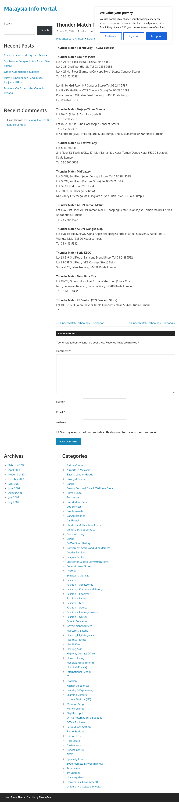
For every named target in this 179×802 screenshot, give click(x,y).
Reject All (133, 36)
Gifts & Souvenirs (77, 621)
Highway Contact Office (81, 653)
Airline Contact (75, 465)
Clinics (70, 538)
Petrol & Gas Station (79, 727)
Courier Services (76, 552)
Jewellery (72, 681)
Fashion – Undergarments (82, 612)
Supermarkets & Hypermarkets (85, 763)
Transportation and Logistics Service (25, 55)
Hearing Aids (74, 649)
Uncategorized (75, 777)
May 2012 (13, 483)
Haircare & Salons (77, 630)
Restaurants (74, 745)
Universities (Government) (82, 782)
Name (61, 401)
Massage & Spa (76, 704)
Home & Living (75, 658)
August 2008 (15, 493)
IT (95, 31)
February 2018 (16, 465)
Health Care (73, 644)
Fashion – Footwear (78, 594)
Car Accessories (76, 515)
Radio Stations (75, 731)
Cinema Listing (75, 534)
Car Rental (73, 520)
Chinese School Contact (81, 529)
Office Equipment (77, 722)
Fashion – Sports (77, 607)
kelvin (84, 31)
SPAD (70, 754)
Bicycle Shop (74, 493)
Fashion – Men (75, 603)
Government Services (79, 626)
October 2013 (16, 479)
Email (60, 412)
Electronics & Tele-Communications (88, 561)
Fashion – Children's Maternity (85, 589)
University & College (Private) (84, 786)
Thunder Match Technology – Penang (151, 323)
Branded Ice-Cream (78, 502)
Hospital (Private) (77, 667)
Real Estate (73, 740)
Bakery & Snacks (76, 479)
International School (79, 672)
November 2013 (17, 474)
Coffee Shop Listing (78, 543)
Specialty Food (75, 759)
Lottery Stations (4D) (79, 699)
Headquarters (65, 38)
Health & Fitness (76, 639)
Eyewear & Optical (77, 575)
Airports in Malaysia (78, 470)
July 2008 (13, 497)
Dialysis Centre (75, 557)
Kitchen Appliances (78, 685)
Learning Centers (77, 694)
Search (8, 23)
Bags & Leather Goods (80, 474)
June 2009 (14, 488)
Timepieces (73, 768)
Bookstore (73, 497)
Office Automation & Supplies (21, 71)
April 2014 (14, 470)
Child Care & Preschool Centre (84, 525)
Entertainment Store (79, 566)
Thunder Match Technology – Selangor (81, 323)
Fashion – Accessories (80, 584)
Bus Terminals (75, 511)
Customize (111, 36)
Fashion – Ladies (77, 598)
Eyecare (71, 570)
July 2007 (13, 502)
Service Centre (75, 749)
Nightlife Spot (75, 713)
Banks (70, 483)
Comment (63, 351)
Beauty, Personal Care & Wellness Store (90, 488)
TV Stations (73, 772)
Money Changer (76, 708)
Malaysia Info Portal (30, 8)
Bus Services (74, 506)
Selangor (92, 38)
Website (61, 422)
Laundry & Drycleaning (80, 690)
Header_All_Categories (80, 635)
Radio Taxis (74, 736)
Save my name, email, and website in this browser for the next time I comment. (108, 432)
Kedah (80, 38)
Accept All (156, 36)
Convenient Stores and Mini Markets (88, 548)
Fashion (71, 580)
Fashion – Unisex (77, 616)
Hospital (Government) (80, 662)
